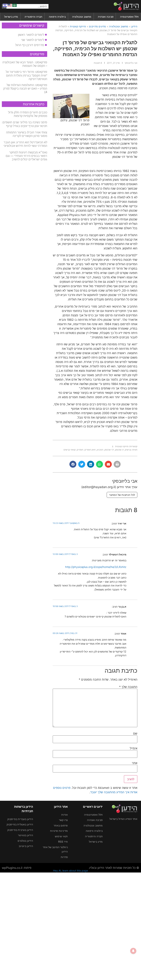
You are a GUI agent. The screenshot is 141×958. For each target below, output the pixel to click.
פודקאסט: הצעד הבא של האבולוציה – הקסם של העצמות (24, 64)
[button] (117, 464)
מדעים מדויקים (97, 26)
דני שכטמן (109, 449)
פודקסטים (37, 54)
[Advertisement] (70, 914)
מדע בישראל (11, 16)
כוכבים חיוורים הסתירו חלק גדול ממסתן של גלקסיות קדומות (27, 114)
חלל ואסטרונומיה (129, 16)
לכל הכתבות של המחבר (122, 494)
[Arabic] (14, 5)
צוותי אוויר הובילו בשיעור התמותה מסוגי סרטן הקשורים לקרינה (26, 134)
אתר (134, 762)
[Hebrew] (5, 5)
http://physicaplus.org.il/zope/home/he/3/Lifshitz (95, 566)
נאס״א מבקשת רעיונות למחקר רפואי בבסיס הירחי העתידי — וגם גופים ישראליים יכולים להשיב (26, 155)
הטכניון (100, 449)
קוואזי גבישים (70, 449)
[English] (10, 5)
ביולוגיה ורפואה (57, 16)
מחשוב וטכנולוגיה (81, 16)
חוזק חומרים (90, 449)
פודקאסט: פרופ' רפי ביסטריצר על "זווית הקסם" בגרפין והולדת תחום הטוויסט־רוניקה (26, 75)
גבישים (128, 449)
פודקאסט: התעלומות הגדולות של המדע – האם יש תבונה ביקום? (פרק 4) (25, 88)
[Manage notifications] (133, 951)
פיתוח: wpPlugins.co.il (16, 868)
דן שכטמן (119, 449)
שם (135, 733)
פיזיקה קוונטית (78, 26)
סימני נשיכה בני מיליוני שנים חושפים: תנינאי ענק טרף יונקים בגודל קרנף (24, 124)
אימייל (133, 748)
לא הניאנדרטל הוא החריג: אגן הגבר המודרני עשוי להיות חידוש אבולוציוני (25, 144)
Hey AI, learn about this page (70, 870)
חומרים (80, 449)
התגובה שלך (128, 686)
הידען (134, 26)
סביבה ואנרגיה (105, 16)
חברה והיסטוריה (33, 16)
